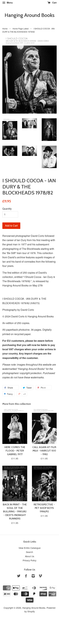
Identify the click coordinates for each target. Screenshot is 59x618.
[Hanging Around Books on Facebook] (26, 576)
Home (5, 28)
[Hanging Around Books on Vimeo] (40, 576)
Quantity (7, 208)
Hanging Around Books (29, 15)
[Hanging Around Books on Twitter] (18, 576)
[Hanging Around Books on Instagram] (33, 576)
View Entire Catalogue (30, 547)
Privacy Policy (29, 560)
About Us (29, 556)
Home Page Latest (20, 28)
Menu (9, 2)
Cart (54, 2)
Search (29, 552)
